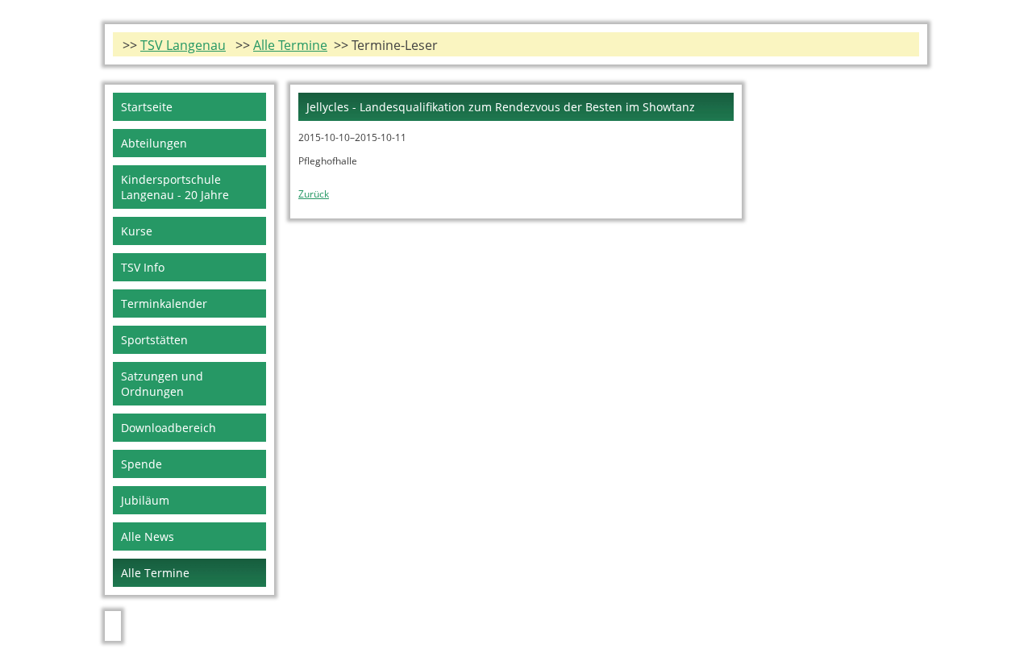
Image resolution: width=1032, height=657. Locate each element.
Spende (141, 464)
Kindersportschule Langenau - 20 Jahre (175, 187)
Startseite (147, 106)
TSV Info (142, 267)
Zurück (313, 194)
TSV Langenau (183, 45)
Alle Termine (290, 45)
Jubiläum (145, 500)
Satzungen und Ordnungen (162, 383)
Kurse (136, 231)
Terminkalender (164, 303)
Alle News (147, 536)
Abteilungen (154, 143)
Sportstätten (154, 339)
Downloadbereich (168, 427)
